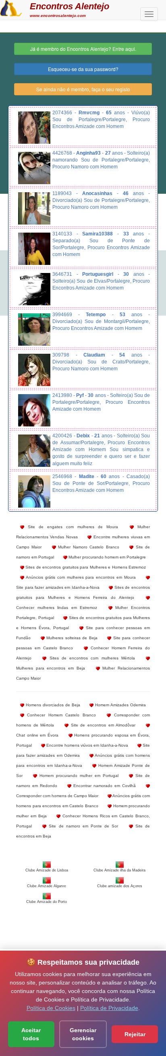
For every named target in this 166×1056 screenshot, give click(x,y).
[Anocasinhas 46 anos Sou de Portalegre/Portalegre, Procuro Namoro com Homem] (34, 208)
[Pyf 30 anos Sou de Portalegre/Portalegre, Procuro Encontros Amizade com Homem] (34, 410)
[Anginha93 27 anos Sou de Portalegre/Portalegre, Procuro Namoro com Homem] (34, 168)
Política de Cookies (51, 1008)
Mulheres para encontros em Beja (50, 668)
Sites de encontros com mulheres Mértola (90, 658)
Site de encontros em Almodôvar (101, 725)
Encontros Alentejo (69, 6)
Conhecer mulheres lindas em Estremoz (56, 607)
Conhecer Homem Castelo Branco (60, 715)
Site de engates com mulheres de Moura (71, 527)
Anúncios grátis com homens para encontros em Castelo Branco (83, 801)
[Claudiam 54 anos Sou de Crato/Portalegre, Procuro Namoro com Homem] (34, 370)
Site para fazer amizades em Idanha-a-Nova (58, 587)
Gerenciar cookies (83, 1034)
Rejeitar (134, 1034)
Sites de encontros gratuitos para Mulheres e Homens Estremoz (85, 567)
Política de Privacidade (109, 1008)
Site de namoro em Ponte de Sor (82, 826)
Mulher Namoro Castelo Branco (87, 547)
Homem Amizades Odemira (119, 705)
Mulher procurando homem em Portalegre (106, 557)
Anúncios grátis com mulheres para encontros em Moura (80, 577)
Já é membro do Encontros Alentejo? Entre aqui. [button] (83, 48)
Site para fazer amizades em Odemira (83, 750)
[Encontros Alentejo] (11, 7)
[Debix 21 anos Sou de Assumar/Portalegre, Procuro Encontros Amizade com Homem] (34, 451)
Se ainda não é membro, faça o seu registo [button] (83, 89)
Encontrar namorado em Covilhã (103, 785)
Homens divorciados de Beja (52, 705)
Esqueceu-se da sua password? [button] (83, 68)
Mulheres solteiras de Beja (71, 638)
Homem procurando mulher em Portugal (77, 775)
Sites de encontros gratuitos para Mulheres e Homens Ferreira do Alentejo (83, 592)
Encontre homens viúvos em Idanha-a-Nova (86, 745)
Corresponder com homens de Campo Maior (57, 796)
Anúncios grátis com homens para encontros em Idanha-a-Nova (83, 760)
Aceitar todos (31, 1034)
